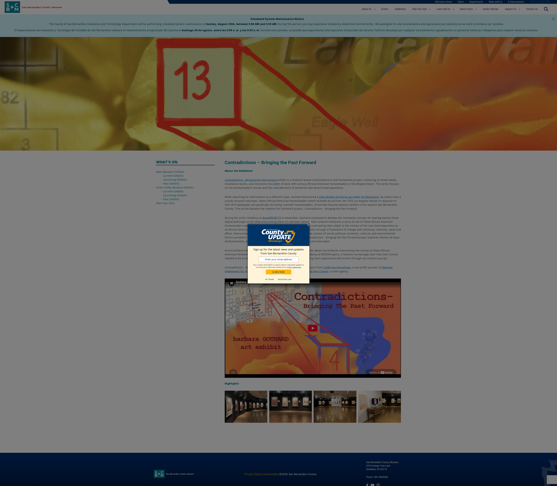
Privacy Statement (294, 267)
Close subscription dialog (309, 225)
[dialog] (278, 253)
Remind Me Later (285, 279)
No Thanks (269, 279)
